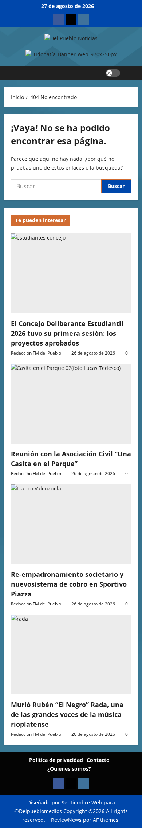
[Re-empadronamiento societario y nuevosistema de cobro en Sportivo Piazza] (71, 524)
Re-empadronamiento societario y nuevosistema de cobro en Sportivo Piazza (69, 584)
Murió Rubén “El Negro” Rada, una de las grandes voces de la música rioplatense (67, 714)
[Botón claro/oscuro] (113, 73)
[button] (129, 73)
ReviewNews (66, 819)
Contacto (98, 759)
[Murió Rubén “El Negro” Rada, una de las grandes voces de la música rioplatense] (71, 654)
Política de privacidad (56, 759)
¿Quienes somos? (69, 768)
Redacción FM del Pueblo (36, 353)
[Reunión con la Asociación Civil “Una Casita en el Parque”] (71, 404)
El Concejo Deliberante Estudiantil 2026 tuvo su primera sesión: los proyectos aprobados (67, 333)
